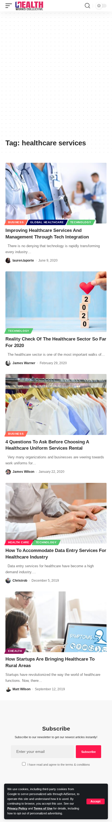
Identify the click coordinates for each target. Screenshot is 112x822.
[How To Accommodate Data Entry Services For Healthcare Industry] (56, 513)
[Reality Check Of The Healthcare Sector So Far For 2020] (56, 301)
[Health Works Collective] (29, 5)
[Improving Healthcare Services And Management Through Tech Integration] (56, 193)
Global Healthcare (47, 222)
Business (16, 222)
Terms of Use (43, 808)
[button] (95, 801)
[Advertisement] (56, 77)
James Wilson (23, 472)
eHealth (15, 650)
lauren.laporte (23, 260)
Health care (18, 542)
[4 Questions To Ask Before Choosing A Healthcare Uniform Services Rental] (56, 404)
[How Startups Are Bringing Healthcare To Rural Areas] (56, 621)
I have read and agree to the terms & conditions (58, 764)
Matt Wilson (21, 689)
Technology (80, 222)
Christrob (20, 580)
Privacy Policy (17, 808)
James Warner (24, 363)
